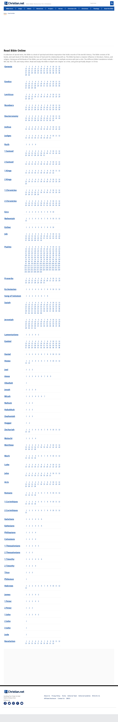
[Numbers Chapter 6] (41, 105)
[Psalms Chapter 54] (41, 255)
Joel (6, 369)
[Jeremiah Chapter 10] (53, 319)
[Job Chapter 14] (29, 236)
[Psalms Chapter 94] (53, 261)
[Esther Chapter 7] (44, 227)
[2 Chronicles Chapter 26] (29, 205)
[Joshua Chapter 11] (56, 127)
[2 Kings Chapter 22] (53, 181)
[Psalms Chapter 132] (59, 267)
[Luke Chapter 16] (35, 466)
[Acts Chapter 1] (26, 482)
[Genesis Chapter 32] (47, 71)
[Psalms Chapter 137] (38, 269)
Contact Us (61, 698)
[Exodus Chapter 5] (38, 81)
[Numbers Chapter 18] (41, 107)
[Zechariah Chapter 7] (44, 429)
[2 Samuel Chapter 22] (53, 164)
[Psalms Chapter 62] (29, 257)
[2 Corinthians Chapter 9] (50, 510)
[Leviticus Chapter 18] (41, 96)
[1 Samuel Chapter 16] (35, 153)
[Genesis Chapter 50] (29, 75)
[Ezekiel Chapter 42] (41, 347)
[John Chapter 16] (35, 475)
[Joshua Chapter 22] (53, 129)
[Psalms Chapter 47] (56, 253)
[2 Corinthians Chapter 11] (56, 510)
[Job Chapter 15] (32, 236)
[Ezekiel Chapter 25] (26, 345)
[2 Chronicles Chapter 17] (38, 203)
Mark (7, 456)
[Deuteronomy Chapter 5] (38, 116)
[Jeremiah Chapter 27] (32, 324)
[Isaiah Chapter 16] (35, 304)
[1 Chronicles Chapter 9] (50, 190)
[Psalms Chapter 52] (35, 255)
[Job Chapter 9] (50, 234)
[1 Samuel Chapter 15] (32, 153)
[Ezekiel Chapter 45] (50, 347)
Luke (6, 464)
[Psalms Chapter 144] (59, 269)
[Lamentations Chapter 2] (29, 334)
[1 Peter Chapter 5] (38, 601)
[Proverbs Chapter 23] (56, 280)
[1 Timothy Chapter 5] (38, 559)
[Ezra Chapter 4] (35, 212)
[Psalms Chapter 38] (29, 253)
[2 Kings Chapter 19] (44, 181)
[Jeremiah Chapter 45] (50, 326)
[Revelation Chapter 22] (53, 643)
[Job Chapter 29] (38, 238)
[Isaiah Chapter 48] (59, 309)
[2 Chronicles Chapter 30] (41, 205)
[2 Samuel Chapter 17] (38, 164)
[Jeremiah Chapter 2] (29, 319)
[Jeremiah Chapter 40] (35, 326)
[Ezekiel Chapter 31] (44, 345)
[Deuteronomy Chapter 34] (53, 120)
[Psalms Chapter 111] (31, 265)
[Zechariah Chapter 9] (50, 429)
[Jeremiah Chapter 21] (50, 322)
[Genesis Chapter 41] (38, 73)
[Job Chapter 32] (47, 238)
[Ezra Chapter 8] (47, 212)
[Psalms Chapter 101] (38, 263)
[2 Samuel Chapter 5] (38, 162)
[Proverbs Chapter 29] (38, 282)
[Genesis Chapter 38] (29, 73)
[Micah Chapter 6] (41, 396)
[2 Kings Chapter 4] (35, 179)
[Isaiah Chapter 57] (50, 311)
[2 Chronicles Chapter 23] (56, 203)
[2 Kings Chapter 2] (29, 179)
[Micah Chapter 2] (29, 396)
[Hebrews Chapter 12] (59, 586)
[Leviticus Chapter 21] (50, 96)
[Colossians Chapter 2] (29, 539)
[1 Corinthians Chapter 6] (41, 501)
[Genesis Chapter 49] (26, 75)
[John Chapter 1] (26, 473)
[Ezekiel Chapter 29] (38, 345)
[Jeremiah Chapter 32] (47, 324)
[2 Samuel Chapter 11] (56, 162)
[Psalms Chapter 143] (56, 269)
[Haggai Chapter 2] (29, 423)
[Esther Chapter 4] (35, 227)
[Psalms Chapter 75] (32, 259)
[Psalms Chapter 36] (59, 251)
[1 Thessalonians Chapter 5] (38, 546)
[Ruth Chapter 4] (35, 144)
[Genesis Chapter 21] (50, 68)
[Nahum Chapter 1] (26, 403)
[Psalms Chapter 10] (53, 247)
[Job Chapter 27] (32, 238)
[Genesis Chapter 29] (38, 71)
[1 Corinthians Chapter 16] (35, 504)
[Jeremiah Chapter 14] (29, 322)
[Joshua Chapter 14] (29, 129)
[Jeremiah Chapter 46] (53, 326)
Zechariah (9, 429)
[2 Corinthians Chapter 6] (41, 510)
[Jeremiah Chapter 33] (50, 324)
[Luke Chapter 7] (44, 464)
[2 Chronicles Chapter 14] (29, 203)
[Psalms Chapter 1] (26, 247)
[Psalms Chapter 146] (28, 272)
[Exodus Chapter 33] (50, 85)
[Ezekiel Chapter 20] (47, 343)
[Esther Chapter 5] (38, 227)
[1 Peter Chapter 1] (26, 601)
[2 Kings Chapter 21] (50, 181)
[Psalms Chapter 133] (25, 269)
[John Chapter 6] (41, 473)
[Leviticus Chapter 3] (32, 94)
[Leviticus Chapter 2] (29, 94)
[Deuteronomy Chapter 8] (47, 116)
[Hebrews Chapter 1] (26, 586)
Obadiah (8, 383)
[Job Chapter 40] (35, 240)
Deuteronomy (11, 116)
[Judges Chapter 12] (59, 135)
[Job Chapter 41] (38, 240)
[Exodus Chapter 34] (53, 85)
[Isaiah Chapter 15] (32, 304)
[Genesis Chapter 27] (32, 71)
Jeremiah (8, 319)
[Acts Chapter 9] (50, 482)
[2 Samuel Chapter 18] (41, 164)
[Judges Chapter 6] (41, 135)
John (6, 473)
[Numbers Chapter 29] (38, 109)
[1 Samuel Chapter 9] (50, 151)
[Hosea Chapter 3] (32, 361)
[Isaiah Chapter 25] (26, 307)
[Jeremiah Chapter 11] (56, 319)
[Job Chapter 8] (47, 234)
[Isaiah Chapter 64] (35, 313)
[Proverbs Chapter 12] (59, 278)
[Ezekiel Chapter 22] (53, 343)
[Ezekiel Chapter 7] (44, 341)
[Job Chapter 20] (47, 236)
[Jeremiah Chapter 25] (26, 324)
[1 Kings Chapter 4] (35, 170)
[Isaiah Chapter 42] (41, 309)
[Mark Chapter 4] (35, 456)
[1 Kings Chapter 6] (41, 170)
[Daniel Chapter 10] (53, 354)
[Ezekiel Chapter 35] (56, 345)
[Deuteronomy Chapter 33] (50, 120)
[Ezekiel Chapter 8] (47, 341)
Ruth (6, 144)
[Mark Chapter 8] (47, 456)
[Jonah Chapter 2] (29, 389)
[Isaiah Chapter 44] (47, 309)
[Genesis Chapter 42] (41, 73)
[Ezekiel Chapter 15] (32, 343)
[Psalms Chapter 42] (41, 253)
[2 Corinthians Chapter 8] (47, 510)
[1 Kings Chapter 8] (47, 170)
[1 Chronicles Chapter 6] (41, 190)
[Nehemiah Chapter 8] (47, 218)
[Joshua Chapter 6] (41, 127)
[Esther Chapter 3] (32, 227)
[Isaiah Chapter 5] (38, 302)
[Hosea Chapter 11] (56, 361)
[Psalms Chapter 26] (29, 251)
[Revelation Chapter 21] (50, 643)
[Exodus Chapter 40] (35, 88)
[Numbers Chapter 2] (29, 105)
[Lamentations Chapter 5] (38, 334)
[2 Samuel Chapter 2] (29, 162)
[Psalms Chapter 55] (44, 255)
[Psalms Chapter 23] (56, 249)
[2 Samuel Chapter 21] (50, 164)
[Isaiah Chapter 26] (29, 307)
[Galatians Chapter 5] (38, 519)
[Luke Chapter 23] (56, 466)
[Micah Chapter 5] (38, 396)
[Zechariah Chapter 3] (32, 429)
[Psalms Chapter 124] (35, 267)
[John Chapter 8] (47, 473)
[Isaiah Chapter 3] (32, 302)
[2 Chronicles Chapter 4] (35, 201)
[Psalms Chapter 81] (50, 259)
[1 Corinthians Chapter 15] (32, 504)
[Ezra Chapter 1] (26, 212)
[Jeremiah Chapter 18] (41, 322)
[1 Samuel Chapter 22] (53, 153)
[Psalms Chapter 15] (32, 249)
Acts (6, 482)
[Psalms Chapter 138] (41, 269)
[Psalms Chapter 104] (47, 263)
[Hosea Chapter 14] (29, 363)
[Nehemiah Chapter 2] (29, 218)
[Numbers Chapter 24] (59, 107)
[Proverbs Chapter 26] (29, 282)
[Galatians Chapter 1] (26, 519)
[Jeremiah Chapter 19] (44, 322)
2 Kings (7, 179)
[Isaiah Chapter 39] (32, 309)
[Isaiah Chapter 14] (29, 304)
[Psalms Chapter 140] (47, 269)
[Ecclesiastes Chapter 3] (32, 289)
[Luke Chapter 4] (35, 464)
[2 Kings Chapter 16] (35, 181)
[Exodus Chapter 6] (41, 81)
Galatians (9, 519)
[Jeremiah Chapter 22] (53, 322)
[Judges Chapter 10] (53, 135)
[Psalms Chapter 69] (50, 257)
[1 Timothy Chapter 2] (29, 559)
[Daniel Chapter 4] (35, 354)
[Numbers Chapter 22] (53, 107)
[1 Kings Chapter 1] (26, 170)
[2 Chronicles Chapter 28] (35, 205)
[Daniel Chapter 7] (44, 354)
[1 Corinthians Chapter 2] (29, 501)
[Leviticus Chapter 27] (32, 98)
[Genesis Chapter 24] (59, 68)
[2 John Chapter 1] (26, 621)
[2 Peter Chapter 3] (32, 608)
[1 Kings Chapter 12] (59, 170)
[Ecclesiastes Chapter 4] (35, 289)
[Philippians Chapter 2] (29, 532)
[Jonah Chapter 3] (32, 389)
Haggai (7, 423)
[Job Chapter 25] (26, 238)
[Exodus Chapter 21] (50, 83)
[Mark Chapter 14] (29, 458)
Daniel (7, 354)
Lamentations (11, 334)
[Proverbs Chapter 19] (44, 280)
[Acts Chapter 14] (29, 484)
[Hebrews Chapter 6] (41, 586)
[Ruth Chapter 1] (26, 144)
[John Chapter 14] (29, 475)
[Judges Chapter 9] (50, 135)
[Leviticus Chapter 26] (29, 98)
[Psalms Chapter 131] (56, 267)
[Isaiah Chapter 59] (56, 311)
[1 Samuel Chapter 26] (29, 155)
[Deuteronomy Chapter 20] (47, 118)
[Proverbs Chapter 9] (50, 278)
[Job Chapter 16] (35, 236)
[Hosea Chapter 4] (35, 361)
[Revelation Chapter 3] (32, 641)
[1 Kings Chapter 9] (50, 170)
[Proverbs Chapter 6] (41, 278)
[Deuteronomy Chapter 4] (35, 116)
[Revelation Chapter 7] (44, 641)
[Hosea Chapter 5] (38, 361)
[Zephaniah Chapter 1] (26, 416)
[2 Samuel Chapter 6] (41, 162)
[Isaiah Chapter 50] (29, 311)
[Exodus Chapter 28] (35, 85)
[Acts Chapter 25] (26, 486)
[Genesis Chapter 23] (56, 68)
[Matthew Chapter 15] (32, 447)
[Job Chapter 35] (56, 238)
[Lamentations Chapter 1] (26, 334)
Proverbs (8, 278)
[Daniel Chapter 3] (32, 354)
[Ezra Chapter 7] (44, 212)
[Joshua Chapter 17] (38, 129)
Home (5, 13)
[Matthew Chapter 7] (44, 445)
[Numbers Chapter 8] (47, 105)
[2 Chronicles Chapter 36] (59, 205)
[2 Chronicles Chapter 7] (44, 201)
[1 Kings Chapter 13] (26, 173)
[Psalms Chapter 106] (53, 263)
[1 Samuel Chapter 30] (41, 155)
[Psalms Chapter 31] (44, 251)
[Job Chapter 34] (53, 238)
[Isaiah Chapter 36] (59, 307)
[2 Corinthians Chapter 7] (44, 510)
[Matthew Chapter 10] (53, 445)
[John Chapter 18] (41, 475)
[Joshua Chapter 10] (53, 127)
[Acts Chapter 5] (38, 482)
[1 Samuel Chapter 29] (38, 155)
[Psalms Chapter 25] (26, 251)
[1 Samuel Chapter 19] (44, 153)
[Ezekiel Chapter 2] (29, 341)
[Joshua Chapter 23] (56, 129)
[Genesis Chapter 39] (32, 73)
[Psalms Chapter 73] (26, 259)
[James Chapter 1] (26, 594)
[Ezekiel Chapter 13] (26, 343)
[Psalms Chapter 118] (53, 265)
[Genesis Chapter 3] (32, 66)
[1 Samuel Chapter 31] (44, 155)
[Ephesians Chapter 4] (35, 526)
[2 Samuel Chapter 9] (50, 162)
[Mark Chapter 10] (53, 456)
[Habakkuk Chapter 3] (32, 409)
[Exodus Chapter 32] (47, 85)
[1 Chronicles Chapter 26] (29, 194)
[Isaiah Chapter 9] (50, 302)
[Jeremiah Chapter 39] (32, 326)
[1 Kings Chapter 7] (44, 170)
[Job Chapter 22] (53, 236)
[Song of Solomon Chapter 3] (32, 296)
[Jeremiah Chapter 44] (47, 326)
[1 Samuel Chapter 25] (26, 155)
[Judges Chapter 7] (44, 135)
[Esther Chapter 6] (41, 227)
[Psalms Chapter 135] (31, 269)
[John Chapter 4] (35, 473)
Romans (8, 493)
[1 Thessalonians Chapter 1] (26, 546)
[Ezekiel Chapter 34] (53, 345)
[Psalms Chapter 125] (38, 267)
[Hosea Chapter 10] (53, 361)
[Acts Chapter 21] (50, 484)
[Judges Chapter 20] (47, 138)
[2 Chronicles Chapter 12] (59, 201)
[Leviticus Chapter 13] (26, 96)
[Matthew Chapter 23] (56, 447)
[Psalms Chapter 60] (59, 255)
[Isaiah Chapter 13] (26, 304)
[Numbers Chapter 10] (53, 105)
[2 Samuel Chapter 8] (47, 162)
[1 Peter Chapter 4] (35, 601)
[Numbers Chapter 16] (35, 107)
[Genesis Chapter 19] (44, 68)
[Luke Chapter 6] (41, 464)
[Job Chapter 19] (44, 236)
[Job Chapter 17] (38, 236)
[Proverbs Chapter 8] (47, 278)
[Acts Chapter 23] (56, 484)
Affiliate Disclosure (50, 698)
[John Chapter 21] (50, 475)
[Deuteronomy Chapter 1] (26, 116)
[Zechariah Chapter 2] (29, 429)
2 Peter (8, 608)
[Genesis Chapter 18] (41, 68)
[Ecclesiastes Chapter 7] (44, 289)
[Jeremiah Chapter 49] (26, 328)
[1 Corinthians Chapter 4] (35, 501)
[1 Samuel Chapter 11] (56, 151)
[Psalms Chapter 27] (32, 251)
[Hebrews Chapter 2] (29, 586)
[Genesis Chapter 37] (26, 73)
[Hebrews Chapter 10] (53, 586)
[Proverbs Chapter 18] (41, 280)
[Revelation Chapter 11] (56, 641)
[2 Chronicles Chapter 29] (38, 205)
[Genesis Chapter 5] (38, 66)
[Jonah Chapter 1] (26, 389)
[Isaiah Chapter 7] (44, 302)
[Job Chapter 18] (41, 236)
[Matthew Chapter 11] (56, 445)
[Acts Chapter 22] (53, 484)
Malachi (8, 438)
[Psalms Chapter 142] (53, 269)
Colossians (9, 539)
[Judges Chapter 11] (56, 135)
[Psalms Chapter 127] (44, 267)
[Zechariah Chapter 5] (38, 429)
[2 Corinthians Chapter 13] (26, 512)
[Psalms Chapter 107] (56, 263)
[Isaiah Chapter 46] (53, 309)
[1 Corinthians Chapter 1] (26, 501)
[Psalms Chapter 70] (53, 257)
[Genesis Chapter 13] (26, 68)
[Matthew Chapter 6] (41, 445)
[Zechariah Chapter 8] (47, 429)
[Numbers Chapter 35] (56, 109)
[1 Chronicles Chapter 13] (26, 192)
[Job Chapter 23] (56, 236)
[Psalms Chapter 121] (25, 267)
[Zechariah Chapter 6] (41, 429)
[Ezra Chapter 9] (50, 212)
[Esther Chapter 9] (50, 227)
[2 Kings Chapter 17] (38, 181)
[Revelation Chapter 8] (47, 641)
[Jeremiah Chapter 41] (38, 326)
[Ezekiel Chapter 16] (35, 343)
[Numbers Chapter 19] (44, 107)
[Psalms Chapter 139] (44, 269)
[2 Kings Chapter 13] (26, 181)
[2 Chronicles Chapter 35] (56, 205)
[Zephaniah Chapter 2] (29, 416)
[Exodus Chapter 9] (50, 81)
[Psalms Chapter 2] (29, 247)
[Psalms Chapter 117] (50, 265)
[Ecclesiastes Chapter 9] (50, 289)
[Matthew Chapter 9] (50, 445)
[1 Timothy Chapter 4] (35, 559)
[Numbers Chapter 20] (47, 107)
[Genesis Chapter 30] (41, 71)
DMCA (68, 698)
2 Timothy (9, 566)
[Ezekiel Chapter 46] (53, 347)
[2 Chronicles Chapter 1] (26, 201)
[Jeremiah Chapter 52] (35, 328)
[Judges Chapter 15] (32, 138)
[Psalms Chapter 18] (41, 249)
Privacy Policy (56, 696)
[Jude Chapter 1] (26, 634)
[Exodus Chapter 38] (29, 88)
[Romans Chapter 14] (29, 495)
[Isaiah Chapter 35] (56, 307)
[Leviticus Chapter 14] (29, 96)
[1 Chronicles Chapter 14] (29, 192)
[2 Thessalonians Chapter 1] (26, 552)
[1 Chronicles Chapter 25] (26, 194)
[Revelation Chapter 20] (47, 643)
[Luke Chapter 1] (26, 464)
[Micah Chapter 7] (44, 396)
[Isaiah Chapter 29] (38, 307)
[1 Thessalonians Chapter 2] (29, 546)
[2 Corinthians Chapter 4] (35, 510)
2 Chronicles (10, 201)
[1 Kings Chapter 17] (38, 173)
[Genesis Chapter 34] (53, 71)
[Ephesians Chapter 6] (41, 526)
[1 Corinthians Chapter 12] (59, 501)
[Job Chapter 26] (29, 238)
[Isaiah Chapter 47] (56, 309)
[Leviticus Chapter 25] (26, 98)
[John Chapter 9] (50, 473)
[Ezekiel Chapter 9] (50, 341)
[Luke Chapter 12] (59, 464)
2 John (7, 621)
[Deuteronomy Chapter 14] (29, 118)
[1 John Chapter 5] (38, 614)
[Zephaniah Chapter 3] (32, 416)
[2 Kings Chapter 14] (29, 181)
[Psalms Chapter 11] (56, 247)
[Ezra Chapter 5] (38, 212)
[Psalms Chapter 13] (26, 249)
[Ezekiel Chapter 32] (47, 345)
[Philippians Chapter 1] (26, 532)
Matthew (9, 445)
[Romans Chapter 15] (32, 495)
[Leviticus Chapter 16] (35, 96)
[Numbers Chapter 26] (29, 109)
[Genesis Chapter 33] (50, 71)
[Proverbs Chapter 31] (44, 282)
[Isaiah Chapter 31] (44, 307)
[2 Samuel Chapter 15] (32, 164)
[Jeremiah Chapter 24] (59, 322)
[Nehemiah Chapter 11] (56, 218)
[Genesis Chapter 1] (26, 66)
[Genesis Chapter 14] (29, 68)
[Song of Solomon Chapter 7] (44, 296)
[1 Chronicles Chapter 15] (32, 192)
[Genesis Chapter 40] (35, 73)
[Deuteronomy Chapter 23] (56, 118)
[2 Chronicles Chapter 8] (47, 201)
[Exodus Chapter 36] (59, 85)
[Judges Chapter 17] (38, 138)
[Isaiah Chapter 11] (56, 302)
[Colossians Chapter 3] (32, 539)
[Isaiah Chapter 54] (41, 311)
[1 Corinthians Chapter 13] (26, 504)
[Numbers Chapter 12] (59, 105)
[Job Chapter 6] (41, 234)
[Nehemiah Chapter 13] (26, 220)
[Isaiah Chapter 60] (59, 311)
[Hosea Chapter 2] (29, 361)
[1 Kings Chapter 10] (53, 170)
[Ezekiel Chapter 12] (59, 341)
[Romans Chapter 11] (56, 493)
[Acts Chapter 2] (29, 482)
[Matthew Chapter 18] (41, 447)
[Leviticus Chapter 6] (41, 94)
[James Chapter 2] (29, 594)
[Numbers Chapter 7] (44, 105)
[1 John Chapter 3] (32, 614)
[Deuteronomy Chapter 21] (50, 118)
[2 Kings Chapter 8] (47, 179)
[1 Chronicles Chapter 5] (38, 190)
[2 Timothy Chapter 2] (29, 566)
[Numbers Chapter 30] (41, 109)
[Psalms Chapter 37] (26, 253)
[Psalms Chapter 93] (50, 261)
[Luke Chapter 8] (47, 464)
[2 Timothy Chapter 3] (32, 566)
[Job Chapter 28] (35, 238)
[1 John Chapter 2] (29, 614)
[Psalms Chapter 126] (41, 267)
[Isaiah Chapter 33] (50, 307)
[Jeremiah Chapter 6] (41, 319)
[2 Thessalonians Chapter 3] (32, 552)
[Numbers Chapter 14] (29, 107)
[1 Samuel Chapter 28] (35, 155)
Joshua (7, 127)
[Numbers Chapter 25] (26, 109)
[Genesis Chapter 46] (53, 73)
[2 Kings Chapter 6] (41, 179)
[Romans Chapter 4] (35, 493)
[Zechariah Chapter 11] (56, 429)
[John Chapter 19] (44, 475)
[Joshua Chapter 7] (44, 127)
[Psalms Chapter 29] (38, 251)
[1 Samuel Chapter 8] (47, 151)
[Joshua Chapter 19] (44, 129)
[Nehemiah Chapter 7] (44, 218)
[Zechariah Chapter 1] (26, 429)
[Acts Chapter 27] (32, 486)
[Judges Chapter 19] (44, 138)
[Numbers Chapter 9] (50, 105)
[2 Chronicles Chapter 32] (47, 205)
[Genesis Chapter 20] (47, 68)
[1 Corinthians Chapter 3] (32, 501)
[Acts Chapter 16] (35, 484)
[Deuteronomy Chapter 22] (53, 118)
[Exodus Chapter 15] (32, 83)
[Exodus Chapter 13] (26, 83)
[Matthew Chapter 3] (32, 445)
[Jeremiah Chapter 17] (38, 322)
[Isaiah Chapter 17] (38, 304)
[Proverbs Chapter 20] (47, 280)
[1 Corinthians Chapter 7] (44, 501)
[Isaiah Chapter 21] (50, 304)
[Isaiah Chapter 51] (32, 311)
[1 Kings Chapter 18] (41, 173)
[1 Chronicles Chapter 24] (59, 192)
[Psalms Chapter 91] (44, 261)
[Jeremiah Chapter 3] (32, 319)
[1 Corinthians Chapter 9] (50, 501)
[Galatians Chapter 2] (29, 519)
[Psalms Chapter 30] (41, 251)
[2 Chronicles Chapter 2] (29, 201)
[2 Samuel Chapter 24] (59, 164)
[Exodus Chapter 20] (47, 83)
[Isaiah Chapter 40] (35, 309)
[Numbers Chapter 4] (35, 105)
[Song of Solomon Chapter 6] (41, 296)
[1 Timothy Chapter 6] (41, 559)
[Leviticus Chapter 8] (47, 94)
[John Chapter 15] (32, 475)
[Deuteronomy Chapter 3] (32, 116)
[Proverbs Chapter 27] (32, 282)
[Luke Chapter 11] (56, 464)
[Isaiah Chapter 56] (47, 311)
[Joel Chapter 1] (26, 369)
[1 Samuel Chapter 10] (53, 151)
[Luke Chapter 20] (47, 466)
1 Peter (8, 601)
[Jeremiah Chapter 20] (47, 322)
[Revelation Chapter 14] (29, 643)
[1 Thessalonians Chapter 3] (32, 546)
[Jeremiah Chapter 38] (29, 326)
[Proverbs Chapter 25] (26, 282)
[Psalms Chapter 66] (41, 257)
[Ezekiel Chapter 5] (38, 341)
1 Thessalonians (12, 546)
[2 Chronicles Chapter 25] (26, 205)
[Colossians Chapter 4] (35, 539)
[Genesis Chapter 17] (38, 68)
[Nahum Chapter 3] (32, 403)
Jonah (7, 389)
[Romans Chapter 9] (50, 493)
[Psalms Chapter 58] (53, 255)
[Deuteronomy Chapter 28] (35, 120)
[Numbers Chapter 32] (47, 109)
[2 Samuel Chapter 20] (47, 164)
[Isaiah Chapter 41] (38, 309)
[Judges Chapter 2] (29, 135)
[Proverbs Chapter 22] (53, 280)
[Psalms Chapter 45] (50, 253)
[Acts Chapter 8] (47, 482)
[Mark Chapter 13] (26, 458)
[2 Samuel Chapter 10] (53, 162)
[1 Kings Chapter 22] (53, 173)
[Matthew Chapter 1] (26, 445)
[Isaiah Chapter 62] (29, 313)
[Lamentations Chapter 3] (32, 334)
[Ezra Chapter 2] (29, 212)
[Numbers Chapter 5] (38, 105)
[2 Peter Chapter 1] (26, 608)
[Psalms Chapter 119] (56, 265)
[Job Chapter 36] (59, 238)
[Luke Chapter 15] (32, 466)
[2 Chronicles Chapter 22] (53, 203)
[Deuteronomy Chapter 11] (56, 116)
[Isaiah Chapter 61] (26, 313)
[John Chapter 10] (53, 473)
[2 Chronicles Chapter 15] (32, 203)
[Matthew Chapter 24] (59, 447)
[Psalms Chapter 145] (25, 272)
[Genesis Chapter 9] (50, 66)
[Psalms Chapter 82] (53, 259)
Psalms (7, 247)
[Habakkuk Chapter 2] (29, 409)
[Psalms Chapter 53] (38, 255)
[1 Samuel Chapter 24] (59, 153)
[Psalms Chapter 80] (47, 259)
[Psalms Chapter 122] (28, 267)
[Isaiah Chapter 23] (56, 304)
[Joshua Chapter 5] (38, 127)
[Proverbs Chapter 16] (35, 280)
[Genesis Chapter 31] (44, 71)
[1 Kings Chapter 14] (29, 173)
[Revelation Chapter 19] (44, 643)
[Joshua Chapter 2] (29, 127)
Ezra (6, 212)
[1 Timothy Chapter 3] (32, 559)
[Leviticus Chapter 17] (38, 96)
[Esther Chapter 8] (47, 227)
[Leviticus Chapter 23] (56, 96)
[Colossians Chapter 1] (26, 539)
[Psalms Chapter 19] (44, 249)
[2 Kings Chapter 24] (59, 181)
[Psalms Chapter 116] (47, 265)
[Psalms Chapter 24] (59, 249)
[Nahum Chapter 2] (29, 403)
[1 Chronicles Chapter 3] (32, 190)
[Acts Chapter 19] (44, 484)
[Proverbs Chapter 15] (32, 280)
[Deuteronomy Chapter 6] (41, 116)
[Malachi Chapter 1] (26, 438)
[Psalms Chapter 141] (50, 269)
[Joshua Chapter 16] (35, 129)
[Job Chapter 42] (41, 240)
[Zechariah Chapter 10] (53, 429)
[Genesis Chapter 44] (47, 73)
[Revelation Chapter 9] (50, 641)
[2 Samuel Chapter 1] (26, 162)
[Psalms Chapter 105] (50, 263)
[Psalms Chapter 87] (32, 261)
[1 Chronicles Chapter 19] (44, 192)
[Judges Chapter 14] (29, 138)
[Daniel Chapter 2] (29, 354)
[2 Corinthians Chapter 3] (32, 510)
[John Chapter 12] (59, 473)
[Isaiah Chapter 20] (47, 304)
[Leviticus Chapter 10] (53, 94)
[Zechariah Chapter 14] (29, 431)
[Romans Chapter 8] (47, 493)
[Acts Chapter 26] (29, 486)
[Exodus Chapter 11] (56, 81)
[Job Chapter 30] (41, 238)
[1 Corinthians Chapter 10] (53, 501)
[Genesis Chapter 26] (29, 71)
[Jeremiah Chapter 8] (47, 319)
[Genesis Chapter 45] (50, 73)
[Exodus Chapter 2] (29, 81)
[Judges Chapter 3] (32, 135)
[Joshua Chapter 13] (26, 129)
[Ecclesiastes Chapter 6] (41, 289)
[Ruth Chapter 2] (29, 144)
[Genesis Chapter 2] (29, 66)
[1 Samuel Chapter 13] (26, 153)
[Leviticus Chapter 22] (53, 96)
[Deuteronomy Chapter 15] (32, 118)
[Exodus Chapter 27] (32, 85)
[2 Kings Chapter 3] (32, 179)
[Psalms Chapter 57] (50, 255)
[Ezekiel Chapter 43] (44, 347)
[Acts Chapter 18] (41, 484)
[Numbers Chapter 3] (32, 105)
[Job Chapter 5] (38, 234)
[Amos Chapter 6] (41, 376)
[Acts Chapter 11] (56, 482)
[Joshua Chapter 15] (32, 129)
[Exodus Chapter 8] (47, 81)
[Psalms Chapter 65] (38, 257)
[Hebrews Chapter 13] (26, 588)
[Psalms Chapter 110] (28, 265)
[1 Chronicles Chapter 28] (35, 194)
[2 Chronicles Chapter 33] (50, 205)
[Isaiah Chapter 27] (32, 307)
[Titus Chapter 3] (32, 572)
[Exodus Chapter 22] (53, 83)
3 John (7, 628)
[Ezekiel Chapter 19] (44, 343)
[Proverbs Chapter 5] (38, 278)
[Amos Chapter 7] (44, 376)
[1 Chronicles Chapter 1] (26, 190)
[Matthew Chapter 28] (35, 449)
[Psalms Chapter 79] (44, 259)
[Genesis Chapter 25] (26, 71)
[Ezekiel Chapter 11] (56, 341)
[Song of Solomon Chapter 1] (26, 296)
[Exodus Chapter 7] (44, 81)
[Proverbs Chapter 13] (26, 280)
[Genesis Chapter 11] (56, 66)
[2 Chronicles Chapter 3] (32, 201)
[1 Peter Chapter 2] (29, 601)
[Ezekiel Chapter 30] (41, 345)
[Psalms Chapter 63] (32, 257)
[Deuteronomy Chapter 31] (44, 120)
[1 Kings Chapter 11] (56, 170)
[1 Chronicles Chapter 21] (50, 192)
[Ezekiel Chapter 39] (32, 347)
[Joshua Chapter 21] (50, 129)
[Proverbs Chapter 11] (56, 278)
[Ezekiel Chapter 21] (50, 343)
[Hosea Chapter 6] (41, 361)
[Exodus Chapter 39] (32, 88)
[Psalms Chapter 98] (29, 263)
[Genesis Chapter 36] (59, 71)
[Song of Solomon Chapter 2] (29, 296)
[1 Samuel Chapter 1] (26, 151)
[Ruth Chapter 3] (32, 144)
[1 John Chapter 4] (35, 614)
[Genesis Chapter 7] (44, 66)
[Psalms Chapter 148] (35, 272)
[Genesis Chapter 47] (56, 73)
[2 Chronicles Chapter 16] (35, 203)
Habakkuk (9, 409)
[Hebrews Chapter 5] (38, 586)
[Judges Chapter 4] (35, 135)
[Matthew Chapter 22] (53, 447)
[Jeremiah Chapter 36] (59, 324)
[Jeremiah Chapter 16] (35, 322)
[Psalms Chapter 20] (47, 249)
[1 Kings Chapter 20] (47, 173)
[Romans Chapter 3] (32, 493)
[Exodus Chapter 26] (29, 85)
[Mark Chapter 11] (56, 456)
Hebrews (8, 586)
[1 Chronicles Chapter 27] (32, 194)
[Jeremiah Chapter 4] (35, 319)
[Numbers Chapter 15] (32, 107)
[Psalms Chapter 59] (56, 255)
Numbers (9, 105)
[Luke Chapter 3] (32, 464)
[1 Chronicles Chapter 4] (35, 190)
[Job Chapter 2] (29, 234)
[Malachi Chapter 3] (32, 438)
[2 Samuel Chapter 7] (44, 162)
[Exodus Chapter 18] (41, 83)
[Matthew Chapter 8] (47, 445)
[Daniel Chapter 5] (38, 354)
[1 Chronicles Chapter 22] (53, 192)
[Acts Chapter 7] (44, 482)
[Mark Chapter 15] (32, 458)
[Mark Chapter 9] (50, 456)
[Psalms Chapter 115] (44, 265)
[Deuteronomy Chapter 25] (26, 120)
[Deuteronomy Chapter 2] (29, 116)
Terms (64, 696)
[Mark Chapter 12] (59, 456)
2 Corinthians (11, 510)
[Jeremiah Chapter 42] (41, 326)
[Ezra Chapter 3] (32, 212)
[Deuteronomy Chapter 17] (38, 118)
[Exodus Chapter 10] (53, 81)
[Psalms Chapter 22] (53, 249)
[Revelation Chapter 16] (35, 643)
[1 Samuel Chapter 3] (32, 151)
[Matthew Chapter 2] (29, 445)
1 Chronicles (10, 190)
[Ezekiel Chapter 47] (56, 347)
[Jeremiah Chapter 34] (53, 324)
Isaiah (7, 302)
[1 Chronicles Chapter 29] (38, 194)
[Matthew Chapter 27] (32, 449)
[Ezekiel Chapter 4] (35, 341)
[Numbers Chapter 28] (35, 109)
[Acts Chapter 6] (41, 482)
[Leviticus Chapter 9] (50, 94)
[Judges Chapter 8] (47, 135)
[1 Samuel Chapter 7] (44, 151)
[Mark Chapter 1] (26, 456)
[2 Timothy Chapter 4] (35, 566)
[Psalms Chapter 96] (59, 261)
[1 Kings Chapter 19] (44, 173)
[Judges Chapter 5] (38, 135)
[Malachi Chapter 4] (35, 438)
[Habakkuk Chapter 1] (26, 409)
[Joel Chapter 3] (32, 369)
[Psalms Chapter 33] (50, 251)
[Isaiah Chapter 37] (26, 309)
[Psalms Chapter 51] (32, 255)
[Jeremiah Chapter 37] (26, 326)
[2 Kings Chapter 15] (32, 181)
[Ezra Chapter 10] (53, 212)
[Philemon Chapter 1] (26, 579)
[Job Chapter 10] (53, 234)
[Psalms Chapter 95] (56, 261)
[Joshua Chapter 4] (35, 127)
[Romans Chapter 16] (35, 495)
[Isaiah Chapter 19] (44, 304)
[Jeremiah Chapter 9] (50, 319)
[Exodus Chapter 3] (32, 81)
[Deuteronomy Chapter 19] (44, 118)
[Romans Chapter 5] (38, 493)
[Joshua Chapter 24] (59, 129)
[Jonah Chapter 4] (35, 389)
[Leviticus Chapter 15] (32, 96)
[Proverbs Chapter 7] (44, 278)
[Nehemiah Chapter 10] (53, 218)
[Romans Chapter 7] (44, 493)
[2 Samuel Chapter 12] (59, 162)
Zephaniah (9, 416)
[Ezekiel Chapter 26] (29, 345)
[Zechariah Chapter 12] (59, 429)
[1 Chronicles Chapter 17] (38, 192)
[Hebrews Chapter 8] (47, 586)
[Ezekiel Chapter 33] (50, 345)
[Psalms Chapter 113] (38, 265)
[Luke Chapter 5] (38, 464)
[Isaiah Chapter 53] (38, 311)
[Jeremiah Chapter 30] (41, 324)
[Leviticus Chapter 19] (44, 96)
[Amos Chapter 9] (50, 376)
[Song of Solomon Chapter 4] (35, 296)
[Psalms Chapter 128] (47, 267)
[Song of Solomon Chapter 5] (38, 296)
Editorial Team (72, 696)
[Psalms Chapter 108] (59, 263)
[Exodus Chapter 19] (44, 83)
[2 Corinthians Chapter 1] (26, 510)
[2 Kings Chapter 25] (26, 183)
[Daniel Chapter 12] (59, 354)
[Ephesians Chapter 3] (32, 526)
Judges (7, 135)
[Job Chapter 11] (56, 234)
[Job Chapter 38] (29, 240)
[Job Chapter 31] (44, 238)
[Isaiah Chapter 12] (59, 302)
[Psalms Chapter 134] (28, 269)
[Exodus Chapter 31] (44, 85)
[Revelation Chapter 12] (59, 641)
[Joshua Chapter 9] (50, 127)
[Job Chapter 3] (32, 234)
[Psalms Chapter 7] (44, 247)
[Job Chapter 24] (59, 236)
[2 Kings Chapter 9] (50, 179)
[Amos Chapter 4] (35, 376)
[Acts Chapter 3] (32, 482)
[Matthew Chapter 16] (35, 447)
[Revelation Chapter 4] (35, 641)
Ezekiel (7, 341)
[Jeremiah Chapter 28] (35, 324)
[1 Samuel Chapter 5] (38, 151)
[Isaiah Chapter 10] (53, 302)
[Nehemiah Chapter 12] (59, 218)
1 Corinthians (11, 501)
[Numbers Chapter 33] (50, 109)
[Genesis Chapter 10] (53, 66)
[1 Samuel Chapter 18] (41, 153)
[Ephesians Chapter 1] (26, 526)
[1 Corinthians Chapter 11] (56, 501)
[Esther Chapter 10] (53, 227)
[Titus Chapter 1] (26, 572)
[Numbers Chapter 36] (59, 109)
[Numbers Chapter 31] (44, 109)
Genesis (8, 66)
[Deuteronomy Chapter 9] (50, 116)
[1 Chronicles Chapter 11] (56, 190)
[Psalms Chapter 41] (38, 253)
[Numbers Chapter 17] (38, 107)
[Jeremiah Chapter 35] (56, 324)
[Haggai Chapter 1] (26, 423)
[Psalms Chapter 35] (56, 251)
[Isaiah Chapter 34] (53, 307)
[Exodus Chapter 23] (56, 83)
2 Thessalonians (12, 552)
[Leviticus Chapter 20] (47, 96)
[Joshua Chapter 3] (32, 127)
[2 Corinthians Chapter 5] (38, 510)
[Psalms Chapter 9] (50, 247)
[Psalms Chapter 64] (35, 257)
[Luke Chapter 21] (50, 466)
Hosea (7, 361)
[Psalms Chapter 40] (35, 253)
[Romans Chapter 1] (26, 493)
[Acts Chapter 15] (32, 484)
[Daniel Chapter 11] (56, 354)
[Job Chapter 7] (44, 234)
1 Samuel (9, 151)
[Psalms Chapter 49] (26, 255)
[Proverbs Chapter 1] (26, 278)
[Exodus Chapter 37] (26, 88)
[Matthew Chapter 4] (35, 445)
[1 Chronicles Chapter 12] (59, 190)
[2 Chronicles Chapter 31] (44, 205)
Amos (7, 376)
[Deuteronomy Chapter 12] (59, 116)
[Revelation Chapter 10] (53, 641)
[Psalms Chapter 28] (35, 251)
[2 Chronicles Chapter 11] (56, 201)
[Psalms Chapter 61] (26, 257)
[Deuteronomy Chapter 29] (38, 120)
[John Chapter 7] (44, 473)
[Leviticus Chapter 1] (26, 94)
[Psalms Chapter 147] (31, 272)
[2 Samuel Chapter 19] (44, 164)
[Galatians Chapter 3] (32, 519)
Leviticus (8, 94)
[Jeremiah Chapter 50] (29, 328)
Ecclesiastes (10, 289)
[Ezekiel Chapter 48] (59, 347)
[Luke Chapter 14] (29, 466)
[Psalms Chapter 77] (38, 259)
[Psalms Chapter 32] (47, 251)
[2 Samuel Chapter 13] (26, 164)
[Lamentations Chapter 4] (35, 334)
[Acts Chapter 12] (59, 482)
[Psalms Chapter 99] (32, 263)
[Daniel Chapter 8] (47, 354)
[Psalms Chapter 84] (59, 259)
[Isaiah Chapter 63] (32, 313)
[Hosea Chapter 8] (47, 361)
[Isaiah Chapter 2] (29, 302)
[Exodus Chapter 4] (35, 81)
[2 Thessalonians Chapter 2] (29, 552)
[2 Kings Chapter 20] (47, 181)
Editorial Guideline (84, 696)
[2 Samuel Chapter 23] (56, 164)
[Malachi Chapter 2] (29, 438)
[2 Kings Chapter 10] (53, 179)
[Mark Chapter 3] (32, 456)
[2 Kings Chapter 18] (41, 181)
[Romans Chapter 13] (26, 495)
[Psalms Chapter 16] (35, 249)
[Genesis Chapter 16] (35, 68)
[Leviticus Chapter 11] (56, 94)
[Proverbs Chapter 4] (35, 278)
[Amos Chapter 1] (26, 376)
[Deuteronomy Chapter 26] (29, 120)
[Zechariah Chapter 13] (26, 431)
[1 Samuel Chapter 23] (56, 153)
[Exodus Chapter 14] (29, 83)
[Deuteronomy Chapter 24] (59, 118)
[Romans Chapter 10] (53, 493)
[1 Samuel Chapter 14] (29, 153)
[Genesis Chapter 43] (44, 73)
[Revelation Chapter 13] (26, 643)
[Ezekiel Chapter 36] (59, 345)
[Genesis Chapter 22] (53, 68)
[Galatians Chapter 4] (35, 519)
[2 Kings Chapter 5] (38, 179)
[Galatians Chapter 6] (41, 519)
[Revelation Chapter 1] (26, 641)
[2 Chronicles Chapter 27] (32, 205)
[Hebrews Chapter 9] (50, 586)
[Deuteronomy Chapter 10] (53, 116)
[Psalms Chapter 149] (38, 272)
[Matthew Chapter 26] (29, 449)
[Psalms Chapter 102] (41, 263)
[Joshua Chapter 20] (47, 129)
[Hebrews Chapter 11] (56, 586)
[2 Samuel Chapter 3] (32, 162)
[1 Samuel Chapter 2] (29, 151)
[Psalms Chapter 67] (44, 257)
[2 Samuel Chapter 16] (35, 164)
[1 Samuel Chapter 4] (35, 151)
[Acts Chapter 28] (35, 486)
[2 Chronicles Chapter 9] (50, 201)
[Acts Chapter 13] (26, 484)
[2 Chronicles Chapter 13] (26, 203)
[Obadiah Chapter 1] (26, 383)
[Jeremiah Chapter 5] (38, 319)
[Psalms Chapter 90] (41, 261)
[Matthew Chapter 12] (59, 445)
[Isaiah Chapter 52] (35, 311)
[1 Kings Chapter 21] (50, 173)
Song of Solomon (12, 296)
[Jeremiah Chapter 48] (59, 326)
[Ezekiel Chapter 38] (29, 347)
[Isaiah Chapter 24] (59, 304)
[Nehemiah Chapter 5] (38, 218)
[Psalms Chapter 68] (47, 257)
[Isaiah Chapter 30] (41, 307)
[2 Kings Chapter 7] (44, 179)
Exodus (7, 81)
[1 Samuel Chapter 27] (32, 155)
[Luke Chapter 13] (26, 466)
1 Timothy (9, 559)
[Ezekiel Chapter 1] (26, 341)
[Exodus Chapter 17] (38, 83)
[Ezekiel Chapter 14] (29, 343)
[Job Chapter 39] (32, 240)
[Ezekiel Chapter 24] (59, 343)
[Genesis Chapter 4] (35, 66)
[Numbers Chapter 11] (56, 105)
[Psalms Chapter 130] (53, 267)
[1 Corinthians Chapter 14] (29, 504)
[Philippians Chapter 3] (32, 532)
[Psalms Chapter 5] (38, 247)
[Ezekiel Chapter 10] (53, 341)
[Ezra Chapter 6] (41, 212)
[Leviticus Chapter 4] (35, 94)
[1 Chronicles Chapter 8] (47, 190)
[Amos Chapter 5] (38, 376)
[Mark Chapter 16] (35, 458)
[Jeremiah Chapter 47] (56, 326)
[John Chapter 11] (56, 473)
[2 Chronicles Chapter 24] (59, 203)
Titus (7, 572)
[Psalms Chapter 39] (32, 253)
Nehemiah (9, 218)
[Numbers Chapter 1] (26, 105)
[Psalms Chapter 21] (50, 249)
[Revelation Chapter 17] (38, 643)
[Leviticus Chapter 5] (38, 94)
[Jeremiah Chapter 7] (44, 319)
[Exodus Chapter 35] (56, 85)
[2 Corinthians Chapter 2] (29, 510)
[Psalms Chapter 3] (32, 247)
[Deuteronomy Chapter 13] (26, 118)
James (7, 594)
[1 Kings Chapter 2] (29, 170)
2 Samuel (9, 162)
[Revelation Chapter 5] (38, 641)
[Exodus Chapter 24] (59, 83)
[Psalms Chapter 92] (47, 261)
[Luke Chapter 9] (50, 464)
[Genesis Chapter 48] (59, 73)
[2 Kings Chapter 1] (26, 179)
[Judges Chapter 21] (50, 138)
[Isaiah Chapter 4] (35, 302)
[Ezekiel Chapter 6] (41, 341)
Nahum (8, 403)
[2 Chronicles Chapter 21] (50, 203)
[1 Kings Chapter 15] (32, 173)
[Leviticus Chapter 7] (44, 94)
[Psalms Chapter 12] (59, 247)
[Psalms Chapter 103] (44, 263)
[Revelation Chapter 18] (41, 643)
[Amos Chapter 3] (32, 376)
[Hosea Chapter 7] (44, 361)
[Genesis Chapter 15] (32, 68)
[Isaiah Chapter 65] (38, 313)
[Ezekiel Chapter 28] (35, 345)
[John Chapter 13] (26, 475)
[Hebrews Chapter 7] (44, 586)
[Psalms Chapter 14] (29, 249)
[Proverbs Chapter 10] (53, 278)
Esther (7, 227)
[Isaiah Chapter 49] (26, 311)
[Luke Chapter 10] (53, 464)
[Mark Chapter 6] (41, 456)
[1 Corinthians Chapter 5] (38, 501)
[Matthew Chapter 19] (44, 447)
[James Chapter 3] (32, 594)
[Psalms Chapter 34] (53, 251)
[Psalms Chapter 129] (50, 267)
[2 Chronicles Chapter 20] (47, 203)
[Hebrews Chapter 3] (32, 586)
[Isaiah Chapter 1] (26, 302)
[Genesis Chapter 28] (35, 71)
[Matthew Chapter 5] (38, 445)
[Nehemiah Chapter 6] (41, 218)
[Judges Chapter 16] (35, 138)
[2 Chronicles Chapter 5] (38, 201)
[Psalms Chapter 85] (26, 261)
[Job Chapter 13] (26, 236)
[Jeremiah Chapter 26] (29, 324)
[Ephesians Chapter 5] (38, 526)
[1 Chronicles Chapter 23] (56, 192)
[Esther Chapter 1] (26, 227)
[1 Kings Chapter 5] (38, 170)
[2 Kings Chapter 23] (56, 181)
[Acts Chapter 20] (47, 484)
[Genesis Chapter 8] (47, 66)
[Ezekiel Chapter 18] (41, 343)
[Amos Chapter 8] (47, 376)
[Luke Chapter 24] (59, 466)
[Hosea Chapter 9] (50, 361)
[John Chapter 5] (38, 473)
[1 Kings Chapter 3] (32, 170)
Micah (7, 396)
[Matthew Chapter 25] (26, 449)
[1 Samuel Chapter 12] (59, 151)
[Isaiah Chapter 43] (44, 309)
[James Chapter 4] (35, 594)
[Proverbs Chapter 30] (41, 282)
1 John (7, 614)
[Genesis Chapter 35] (56, 71)
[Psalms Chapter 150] (41, 272)
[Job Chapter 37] (26, 240)
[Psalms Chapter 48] (59, 253)
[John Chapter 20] (47, 475)
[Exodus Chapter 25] (26, 85)
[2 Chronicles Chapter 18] (41, 203)
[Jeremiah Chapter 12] (59, 319)
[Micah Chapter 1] (26, 396)
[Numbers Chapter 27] (32, 109)
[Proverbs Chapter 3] (32, 278)
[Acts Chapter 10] (53, 482)
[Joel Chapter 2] (29, 369)
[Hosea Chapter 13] (26, 363)
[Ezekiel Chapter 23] (56, 343)
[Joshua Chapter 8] (47, 127)
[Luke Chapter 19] (44, 466)
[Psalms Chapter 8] (47, 247)
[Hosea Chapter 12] (59, 361)
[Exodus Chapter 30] (41, 85)
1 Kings (7, 170)
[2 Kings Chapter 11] (56, 179)
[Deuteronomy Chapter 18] (41, 118)
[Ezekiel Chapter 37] (26, 347)
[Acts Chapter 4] (35, 482)
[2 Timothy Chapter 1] (26, 566)
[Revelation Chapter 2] (29, 641)
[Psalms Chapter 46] (53, 253)
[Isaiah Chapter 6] (41, 302)
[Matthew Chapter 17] (38, 447)
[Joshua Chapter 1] (26, 127)
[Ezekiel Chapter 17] (38, 343)
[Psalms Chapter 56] (47, 255)
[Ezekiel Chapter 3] (32, 341)
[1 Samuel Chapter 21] (50, 153)
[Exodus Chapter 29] (38, 85)
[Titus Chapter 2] (29, 572)
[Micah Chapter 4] (35, 396)
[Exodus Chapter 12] (59, 81)
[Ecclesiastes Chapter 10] (53, 289)
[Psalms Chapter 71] (56, 257)
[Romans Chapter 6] (41, 493)
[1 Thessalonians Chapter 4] (35, 546)
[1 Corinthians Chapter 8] (47, 501)
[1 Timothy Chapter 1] (26, 559)
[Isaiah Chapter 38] (29, 309)
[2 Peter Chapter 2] (29, 608)
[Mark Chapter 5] (38, 456)
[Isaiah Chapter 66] (41, 313)
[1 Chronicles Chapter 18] (41, 192)
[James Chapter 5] (38, 594)
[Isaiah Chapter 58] (53, 311)
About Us (47, 696)
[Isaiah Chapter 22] (53, 304)
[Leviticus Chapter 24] (59, 96)
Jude (6, 634)
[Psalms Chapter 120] (59, 265)
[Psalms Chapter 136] (35, 269)
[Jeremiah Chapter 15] (32, 322)
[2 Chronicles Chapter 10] (53, 201)
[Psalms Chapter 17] (38, 249)
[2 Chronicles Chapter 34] (53, 205)
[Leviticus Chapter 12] (59, 94)
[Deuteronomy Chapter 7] (44, 116)
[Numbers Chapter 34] (53, 109)
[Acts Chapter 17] (38, 484)
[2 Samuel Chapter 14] (29, 164)
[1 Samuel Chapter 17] (38, 153)
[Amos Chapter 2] (29, 376)
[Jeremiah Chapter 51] (32, 328)
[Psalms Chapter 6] (41, 247)
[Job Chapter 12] (59, 234)
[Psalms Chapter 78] (41, 259)
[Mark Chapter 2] (29, 456)
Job (6, 234)
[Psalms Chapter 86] (29, 261)
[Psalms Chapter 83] (56, 259)
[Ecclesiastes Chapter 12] (59, 289)
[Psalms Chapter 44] (47, 253)
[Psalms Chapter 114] (41, 265)
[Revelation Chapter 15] (32, 643)
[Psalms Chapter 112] (35, 265)
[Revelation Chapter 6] (41, 641)
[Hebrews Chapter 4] (35, 586)
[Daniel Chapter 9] (50, 354)
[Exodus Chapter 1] (26, 81)
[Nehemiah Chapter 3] (32, 218)
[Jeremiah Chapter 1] (26, 319)
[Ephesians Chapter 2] (29, 526)
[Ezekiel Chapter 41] (38, 347)
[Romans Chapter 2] (29, 493)
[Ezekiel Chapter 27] (32, 345)
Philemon (9, 579)
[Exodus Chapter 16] (35, 83)
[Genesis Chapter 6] (41, 66)
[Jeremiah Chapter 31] (44, 324)
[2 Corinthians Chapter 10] (53, 510)
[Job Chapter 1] (26, 234)
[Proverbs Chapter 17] (38, 280)
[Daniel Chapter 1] (26, 354)
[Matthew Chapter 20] (47, 447)
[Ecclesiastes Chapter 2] (29, 289)
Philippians (9, 532)
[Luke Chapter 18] (41, 466)
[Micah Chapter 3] (32, 396)
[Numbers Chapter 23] (56, 107)
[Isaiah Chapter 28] (35, 307)
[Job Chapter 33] (50, 238)
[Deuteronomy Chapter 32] (47, 120)
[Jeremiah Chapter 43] (44, 326)
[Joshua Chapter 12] (59, 127)
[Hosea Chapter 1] (26, 361)
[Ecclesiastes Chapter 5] (38, 289)
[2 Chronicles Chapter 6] (41, 201)
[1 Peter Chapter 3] (32, 601)
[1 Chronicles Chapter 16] (35, 192)
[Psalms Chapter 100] (35, 263)
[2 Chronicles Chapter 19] (44, 203)
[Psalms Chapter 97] (26, 263)
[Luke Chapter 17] (38, 466)
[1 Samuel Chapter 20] (47, 153)
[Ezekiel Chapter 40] (35, 347)
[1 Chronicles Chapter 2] (29, 190)
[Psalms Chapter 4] (35, 247)
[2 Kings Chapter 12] (59, 179)
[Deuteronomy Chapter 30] (41, 120)
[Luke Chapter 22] (53, 466)
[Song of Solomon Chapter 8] (47, 296)
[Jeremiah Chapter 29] (38, 324)
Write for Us (96, 696)
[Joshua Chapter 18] (41, 129)
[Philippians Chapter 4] (35, 532)
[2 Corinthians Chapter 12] (59, 510)
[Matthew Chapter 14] (29, 447)
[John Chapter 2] (29, 473)
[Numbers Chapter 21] (50, 107)
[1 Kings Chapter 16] (35, 173)
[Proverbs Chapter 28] (35, 282)
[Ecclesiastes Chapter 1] (26, 289)
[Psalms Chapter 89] (38, 261)
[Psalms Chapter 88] (35, 261)
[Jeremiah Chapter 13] (26, 322)
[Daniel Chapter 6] (41, 354)
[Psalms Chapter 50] (29, 255)
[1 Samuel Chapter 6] (41, 151)
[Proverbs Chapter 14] (29, 280)
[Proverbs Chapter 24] (59, 280)
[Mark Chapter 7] (44, 456)
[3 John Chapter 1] (26, 628)
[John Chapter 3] (32, 473)
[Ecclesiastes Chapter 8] (47, 289)
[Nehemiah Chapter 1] (26, 218)
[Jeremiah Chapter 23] (56, 322)
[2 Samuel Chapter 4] (35, 162)
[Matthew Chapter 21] (50, 447)
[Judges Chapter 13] (26, 138)
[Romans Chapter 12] (59, 493)
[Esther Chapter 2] (29, 227)
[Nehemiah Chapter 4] (35, 218)
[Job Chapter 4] (35, 234)
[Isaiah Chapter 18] (41, 304)
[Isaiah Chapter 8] (47, 302)
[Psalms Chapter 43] (44, 253)
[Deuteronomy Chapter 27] (32, 120)
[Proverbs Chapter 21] (50, 280)
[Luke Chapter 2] (29, 464)
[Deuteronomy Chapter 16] (35, 118)
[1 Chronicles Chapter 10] (53, 190)
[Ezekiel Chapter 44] (47, 347)
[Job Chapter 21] (50, 236)
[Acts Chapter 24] (59, 484)
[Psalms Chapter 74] (29, 259)
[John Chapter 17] (38, 475)
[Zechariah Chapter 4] (35, 429)
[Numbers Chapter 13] (26, 107)
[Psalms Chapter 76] (35, 259)
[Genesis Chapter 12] (59, 66)
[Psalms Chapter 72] (59, 257)
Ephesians (9, 526)
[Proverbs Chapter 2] (29, 278)
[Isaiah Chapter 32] (47, 307)
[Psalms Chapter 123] (31, 267)
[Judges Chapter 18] (41, 138)
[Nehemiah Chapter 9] (50, 218)
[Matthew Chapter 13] (26, 447)
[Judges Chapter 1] (26, 135)
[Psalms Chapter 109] (25, 265)
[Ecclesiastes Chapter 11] (56, 289)
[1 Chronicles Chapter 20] (47, 192)
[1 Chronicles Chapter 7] (44, 190)
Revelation (9, 641)
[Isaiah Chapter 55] (44, 311)
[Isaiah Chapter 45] (50, 309)
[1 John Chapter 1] (26, 614)
